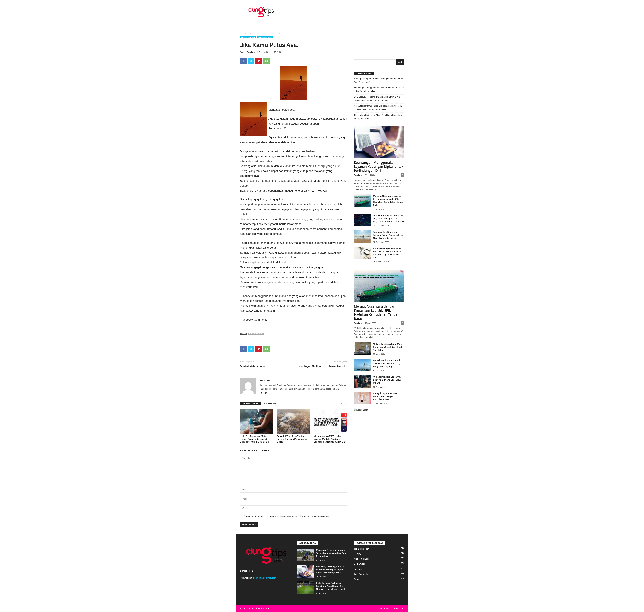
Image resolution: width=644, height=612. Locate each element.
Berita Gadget (360, 564)
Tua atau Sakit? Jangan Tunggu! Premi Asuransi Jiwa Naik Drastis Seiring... (388, 234)
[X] (251, 61)
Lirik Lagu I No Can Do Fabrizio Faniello (322, 366)
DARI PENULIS (269, 403)
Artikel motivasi (256, 34)
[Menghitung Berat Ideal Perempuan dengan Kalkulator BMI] (362, 398)
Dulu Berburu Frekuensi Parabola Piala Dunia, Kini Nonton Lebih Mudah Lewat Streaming (377, 99)
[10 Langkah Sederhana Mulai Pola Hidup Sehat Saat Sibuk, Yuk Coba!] (362, 348)
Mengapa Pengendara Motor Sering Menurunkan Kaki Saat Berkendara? (378, 80)
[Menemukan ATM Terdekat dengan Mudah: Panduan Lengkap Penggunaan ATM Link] (330, 421)
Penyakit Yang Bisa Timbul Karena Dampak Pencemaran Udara (292, 439)
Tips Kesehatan (361, 574)
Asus (356, 579)
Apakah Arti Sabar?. (252, 366)
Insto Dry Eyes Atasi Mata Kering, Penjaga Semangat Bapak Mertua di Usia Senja (254, 439)
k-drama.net (399, 608)
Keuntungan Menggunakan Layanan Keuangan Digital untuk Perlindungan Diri (379, 90)
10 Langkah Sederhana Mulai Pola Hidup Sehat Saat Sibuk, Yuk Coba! (378, 117)
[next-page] (345, 403)
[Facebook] (243, 61)
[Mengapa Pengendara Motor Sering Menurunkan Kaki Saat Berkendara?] (305, 555)
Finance (358, 569)
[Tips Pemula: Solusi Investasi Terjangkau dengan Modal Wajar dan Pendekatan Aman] (362, 220)
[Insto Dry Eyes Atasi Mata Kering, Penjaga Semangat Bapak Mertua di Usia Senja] (257, 421)
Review (357, 554)
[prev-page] (341, 403)
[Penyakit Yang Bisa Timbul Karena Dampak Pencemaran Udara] (293, 421)
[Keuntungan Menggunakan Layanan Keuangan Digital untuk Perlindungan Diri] (379, 142)
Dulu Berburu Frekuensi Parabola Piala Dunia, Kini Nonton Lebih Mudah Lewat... (331, 586)
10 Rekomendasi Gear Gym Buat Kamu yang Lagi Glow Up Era (387, 379)
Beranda (243, 34)
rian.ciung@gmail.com (265, 578)
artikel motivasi (256, 334)
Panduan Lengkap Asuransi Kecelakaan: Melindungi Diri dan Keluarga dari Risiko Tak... (387, 253)
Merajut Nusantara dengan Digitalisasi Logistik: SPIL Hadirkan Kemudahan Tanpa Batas (378, 108)
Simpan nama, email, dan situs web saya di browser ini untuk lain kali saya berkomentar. (287, 516)
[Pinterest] (258, 61)
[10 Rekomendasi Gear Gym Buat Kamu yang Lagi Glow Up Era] (362, 381)
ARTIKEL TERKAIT (250, 403)
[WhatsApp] (266, 61)
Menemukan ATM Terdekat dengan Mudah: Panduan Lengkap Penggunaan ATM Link (330, 439)
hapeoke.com (384, 608)
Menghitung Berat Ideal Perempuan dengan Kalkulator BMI (385, 396)
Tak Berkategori (265, 37)
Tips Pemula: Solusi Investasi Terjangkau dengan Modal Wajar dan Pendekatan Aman (388, 218)
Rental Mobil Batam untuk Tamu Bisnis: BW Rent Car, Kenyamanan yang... (386, 363)
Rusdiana (251, 52)
